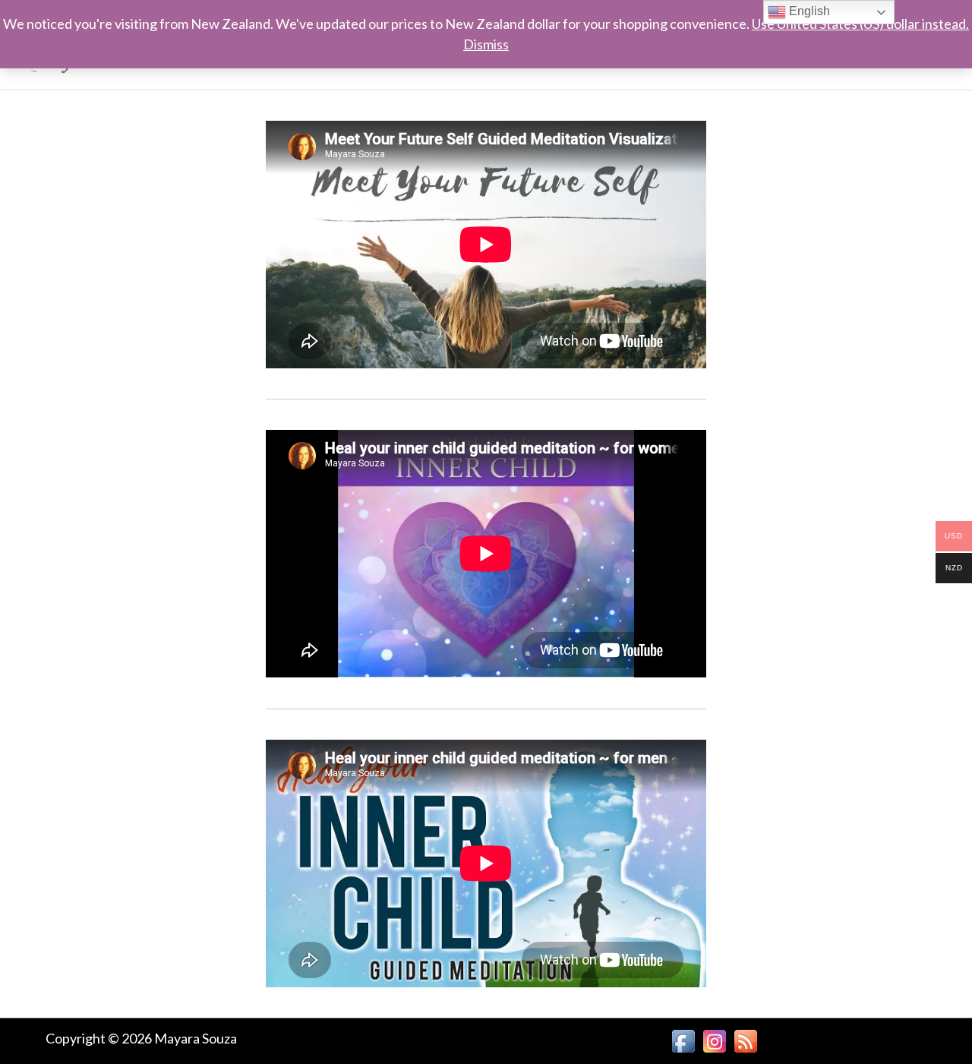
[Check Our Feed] (745, 1039)
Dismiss (486, 44)
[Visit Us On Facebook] (683, 1039)
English (808, 11)
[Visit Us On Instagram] (714, 1039)
